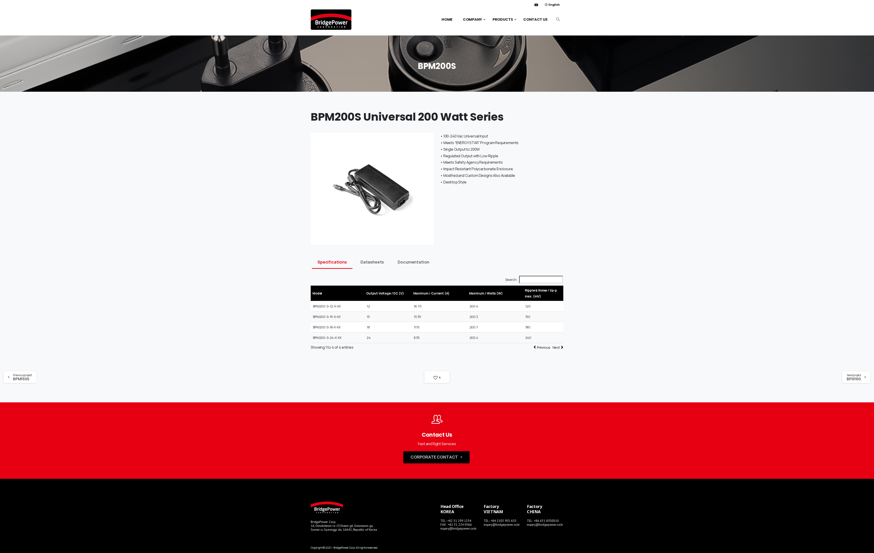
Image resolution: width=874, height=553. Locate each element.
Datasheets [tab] (372, 262)
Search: (511, 279)
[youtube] (536, 5)
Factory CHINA (534, 509)
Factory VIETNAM (493, 509)
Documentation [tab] (413, 262)
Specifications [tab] (332, 262)
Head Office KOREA (452, 509)
